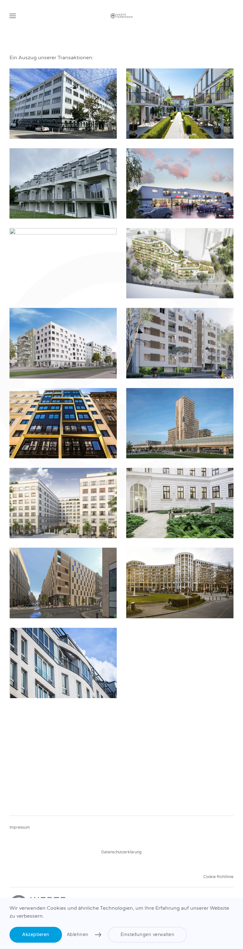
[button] (12, 16)
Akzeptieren (35, 934)
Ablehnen (78, 934)
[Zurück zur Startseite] (121, 16)
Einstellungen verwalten (148, 934)
